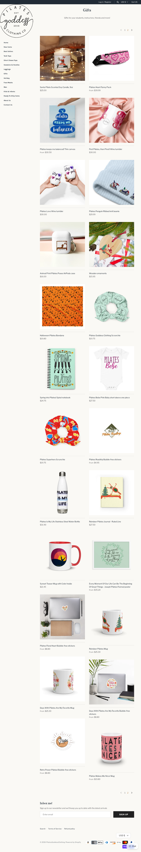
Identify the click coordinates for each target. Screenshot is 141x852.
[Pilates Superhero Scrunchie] (62, 430)
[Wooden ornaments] (111, 244)
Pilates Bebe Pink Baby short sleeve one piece (109, 397)
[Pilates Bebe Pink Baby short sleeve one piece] (111, 368)
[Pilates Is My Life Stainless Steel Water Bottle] (62, 492)
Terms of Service (55, 829)
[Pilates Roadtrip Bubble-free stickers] (111, 430)
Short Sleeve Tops (10, 60)
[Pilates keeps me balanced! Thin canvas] (62, 120)
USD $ (123, 2)
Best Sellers (8, 51)
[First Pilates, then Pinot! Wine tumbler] (111, 120)
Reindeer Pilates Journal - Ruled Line (105, 521)
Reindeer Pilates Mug (98, 649)
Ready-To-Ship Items (12, 96)
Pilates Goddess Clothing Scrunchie (104, 335)
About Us (7, 100)
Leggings (7, 69)
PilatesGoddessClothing (55, 842)
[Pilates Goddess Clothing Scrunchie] (111, 306)
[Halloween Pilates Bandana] (62, 306)
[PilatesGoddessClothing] (16, 21)
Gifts (5, 74)
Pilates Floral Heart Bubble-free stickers (57, 646)
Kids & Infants (9, 91)
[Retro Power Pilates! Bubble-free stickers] (62, 740)
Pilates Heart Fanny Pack (100, 87)
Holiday (7, 78)
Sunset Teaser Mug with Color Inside (56, 583)
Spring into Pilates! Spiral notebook (55, 397)
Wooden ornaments (98, 273)
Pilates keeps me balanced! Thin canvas (57, 149)
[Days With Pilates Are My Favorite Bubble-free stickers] (111, 682)
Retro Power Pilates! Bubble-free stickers (58, 770)
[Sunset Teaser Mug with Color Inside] (62, 554)
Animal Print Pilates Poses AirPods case (57, 273)
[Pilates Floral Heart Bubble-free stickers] (62, 616)
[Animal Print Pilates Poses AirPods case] (62, 244)
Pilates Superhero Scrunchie (52, 459)
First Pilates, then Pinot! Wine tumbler (105, 149)
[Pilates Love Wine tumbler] (62, 182)
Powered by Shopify (73, 842)
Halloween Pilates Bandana (52, 335)
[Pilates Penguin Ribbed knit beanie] (111, 182)
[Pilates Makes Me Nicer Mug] (111, 747)
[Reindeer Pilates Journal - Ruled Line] (111, 492)
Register (108, 2)
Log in (101, 2)
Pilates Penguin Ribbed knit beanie (104, 211)
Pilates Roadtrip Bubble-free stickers (105, 459)
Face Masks (8, 83)
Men (5, 87)
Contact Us (8, 105)
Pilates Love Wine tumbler (51, 211)
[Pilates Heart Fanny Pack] (111, 58)
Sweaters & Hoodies (11, 65)
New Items (8, 47)
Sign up (123, 814)
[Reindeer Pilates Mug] (111, 619)
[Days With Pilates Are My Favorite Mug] (62, 679)
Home (6, 43)
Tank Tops (7, 56)
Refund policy (69, 829)
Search (42, 829)
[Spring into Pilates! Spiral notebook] (62, 368)
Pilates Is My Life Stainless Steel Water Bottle (60, 521)
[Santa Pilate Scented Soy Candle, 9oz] (62, 58)
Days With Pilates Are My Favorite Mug (57, 708)
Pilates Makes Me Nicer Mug (102, 776)
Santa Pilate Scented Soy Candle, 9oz (56, 87)
